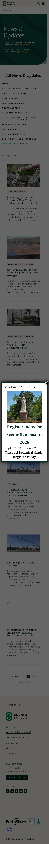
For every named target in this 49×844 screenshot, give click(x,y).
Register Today (24, 457)
